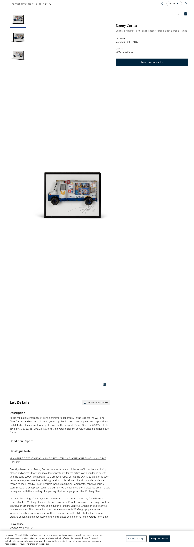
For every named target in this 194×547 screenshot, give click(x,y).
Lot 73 (48, 3)
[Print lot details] (185, 14)
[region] (97, 539)
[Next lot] (186, 3)
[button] (71, 195)
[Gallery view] (104, 385)
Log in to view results (152, 62)
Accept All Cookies (159, 538)
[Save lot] (179, 14)
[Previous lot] (162, 3)
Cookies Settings (136, 538)
